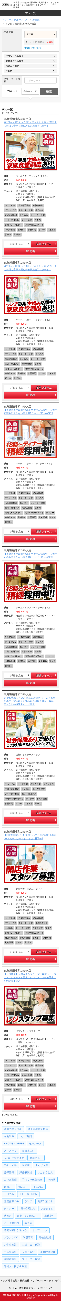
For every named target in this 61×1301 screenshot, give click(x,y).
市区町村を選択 (32, 48)
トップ (3, 1280)
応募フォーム (44, 243)
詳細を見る (17, 243)
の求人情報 (13, 1129)
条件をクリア (30, 91)
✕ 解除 (50, 42)
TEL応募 (30, 251)
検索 (49, 91)
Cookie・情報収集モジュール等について (30, 1288)
